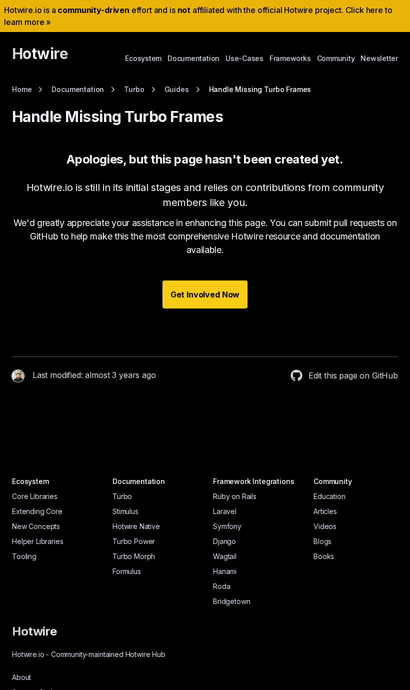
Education (330, 496)
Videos (325, 526)
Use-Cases (245, 58)
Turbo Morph (133, 556)
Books (324, 556)
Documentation (194, 58)
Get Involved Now (205, 295)
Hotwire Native (136, 526)
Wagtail (224, 556)
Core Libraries (35, 496)
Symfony (227, 526)
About (21, 677)
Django (224, 541)
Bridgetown (231, 601)
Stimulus (125, 511)
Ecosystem (143, 58)
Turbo (122, 496)
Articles (325, 511)
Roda (221, 586)
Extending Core (37, 511)
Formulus (126, 571)
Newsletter (379, 58)
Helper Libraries (37, 541)
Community (336, 58)
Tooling (24, 556)
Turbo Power (133, 541)
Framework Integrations (253, 481)
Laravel (224, 511)
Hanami (224, 571)
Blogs (323, 541)
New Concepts (36, 526)
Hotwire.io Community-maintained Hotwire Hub (89, 654)
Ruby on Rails (234, 496)
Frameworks (290, 58)
